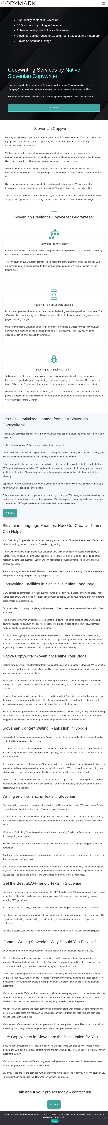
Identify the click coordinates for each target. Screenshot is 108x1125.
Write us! (9, 513)
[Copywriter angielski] (18, 3)
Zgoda (54, 1121)
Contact (54, 107)
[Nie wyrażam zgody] (104, 1118)
